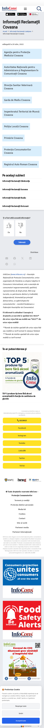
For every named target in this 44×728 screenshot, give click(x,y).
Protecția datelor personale (22, 505)
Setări (21, 713)
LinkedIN (22, 451)
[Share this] (15, 258)
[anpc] (9, 480)
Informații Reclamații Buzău (14, 197)
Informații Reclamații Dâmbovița (16, 181)
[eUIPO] (34, 480)
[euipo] (22, 480)
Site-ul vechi (22, 523)
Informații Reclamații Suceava (15, 189)
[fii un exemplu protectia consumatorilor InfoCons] (22, 661)
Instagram (22, 435)
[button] (25, 8)
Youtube (22, 443)
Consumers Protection (12, 411)
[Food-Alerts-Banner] (22, 620)
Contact (22, 518)
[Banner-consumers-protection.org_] (22, 578)
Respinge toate (20, 706)
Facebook (22, 428)
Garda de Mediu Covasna (17, 100)
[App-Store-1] (22, 14)
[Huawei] (33, 14)
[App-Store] (10, 14)
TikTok (22, 466)
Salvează (22, 242)
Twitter (22, 458)
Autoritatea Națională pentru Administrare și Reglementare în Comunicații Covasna (21, 70)
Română (27, 726)
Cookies (22, 514)
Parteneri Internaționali (22, 532)
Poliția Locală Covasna (16, 126)
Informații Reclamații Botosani (15, 206)
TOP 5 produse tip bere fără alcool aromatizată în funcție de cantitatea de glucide (18, 396)
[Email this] (7, 258)
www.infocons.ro (18, 274)
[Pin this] (7, 264)
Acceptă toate (21, 721)
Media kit (22, 509)
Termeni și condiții (22, 500)
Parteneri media (22, 527)
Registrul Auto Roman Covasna (20, 164)
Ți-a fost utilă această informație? (16, 218)
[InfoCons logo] (9, 9)
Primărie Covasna (13, 138)
